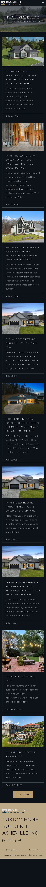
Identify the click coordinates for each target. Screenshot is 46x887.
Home (8, 21)
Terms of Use (34, 850)
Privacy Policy (11, 850)
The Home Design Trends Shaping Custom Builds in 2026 (21, 343)
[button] (23, 794)
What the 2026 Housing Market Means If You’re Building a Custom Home (20, 507)
